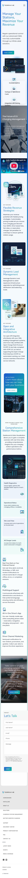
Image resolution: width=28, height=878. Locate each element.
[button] (24, 5)
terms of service (17, 761)
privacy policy (14, 759)
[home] (8, 5)
